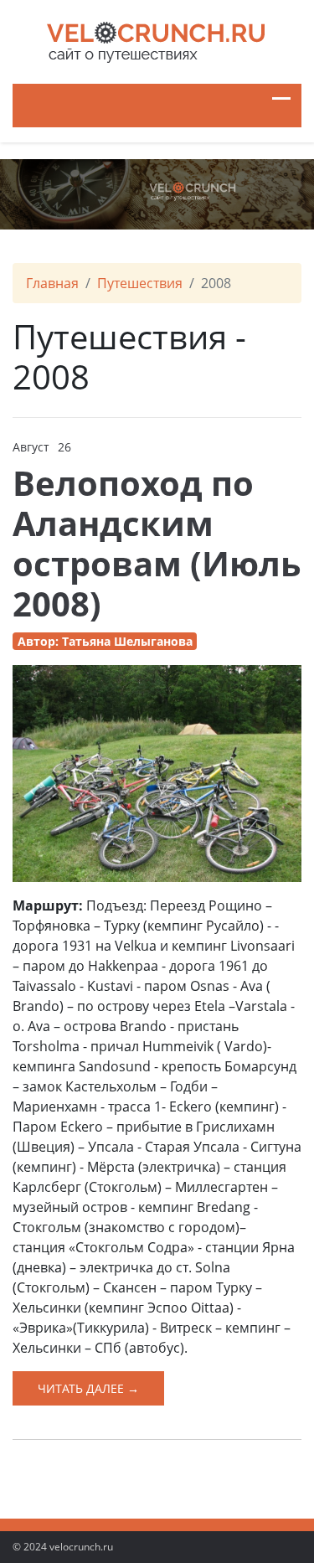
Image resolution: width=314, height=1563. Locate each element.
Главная (52, 283)
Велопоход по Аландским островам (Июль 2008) (157, 543)
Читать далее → (88, 1388)
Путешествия (140, 283)
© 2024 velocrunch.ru (63, 1547)
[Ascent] (157, 39)
